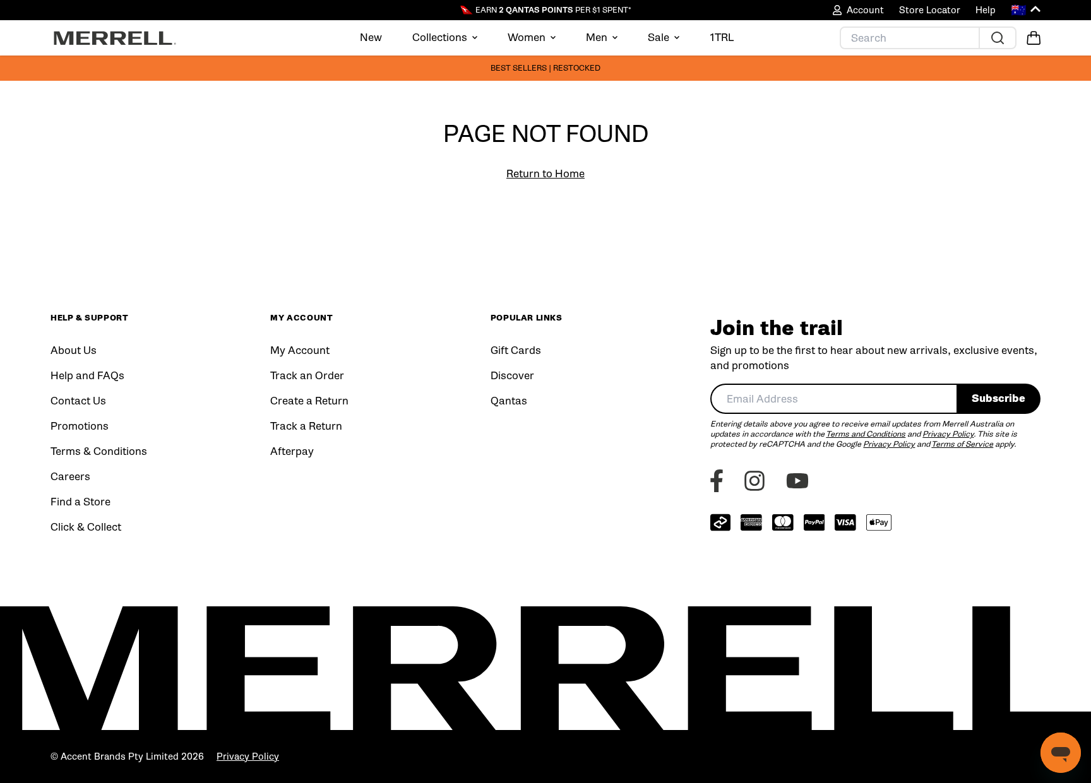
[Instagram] (754, 480)
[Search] (997, 38)
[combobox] (833, 399)
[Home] (115, 38)
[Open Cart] (1033, 38)
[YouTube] (797, 480)
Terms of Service (962, 444)
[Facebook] (716, 480)
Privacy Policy (948, 434)
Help (985, 10)
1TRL (722, 37)
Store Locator (929, 10)
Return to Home (545, 173)
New (371, 37)
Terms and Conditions (865, 434)
